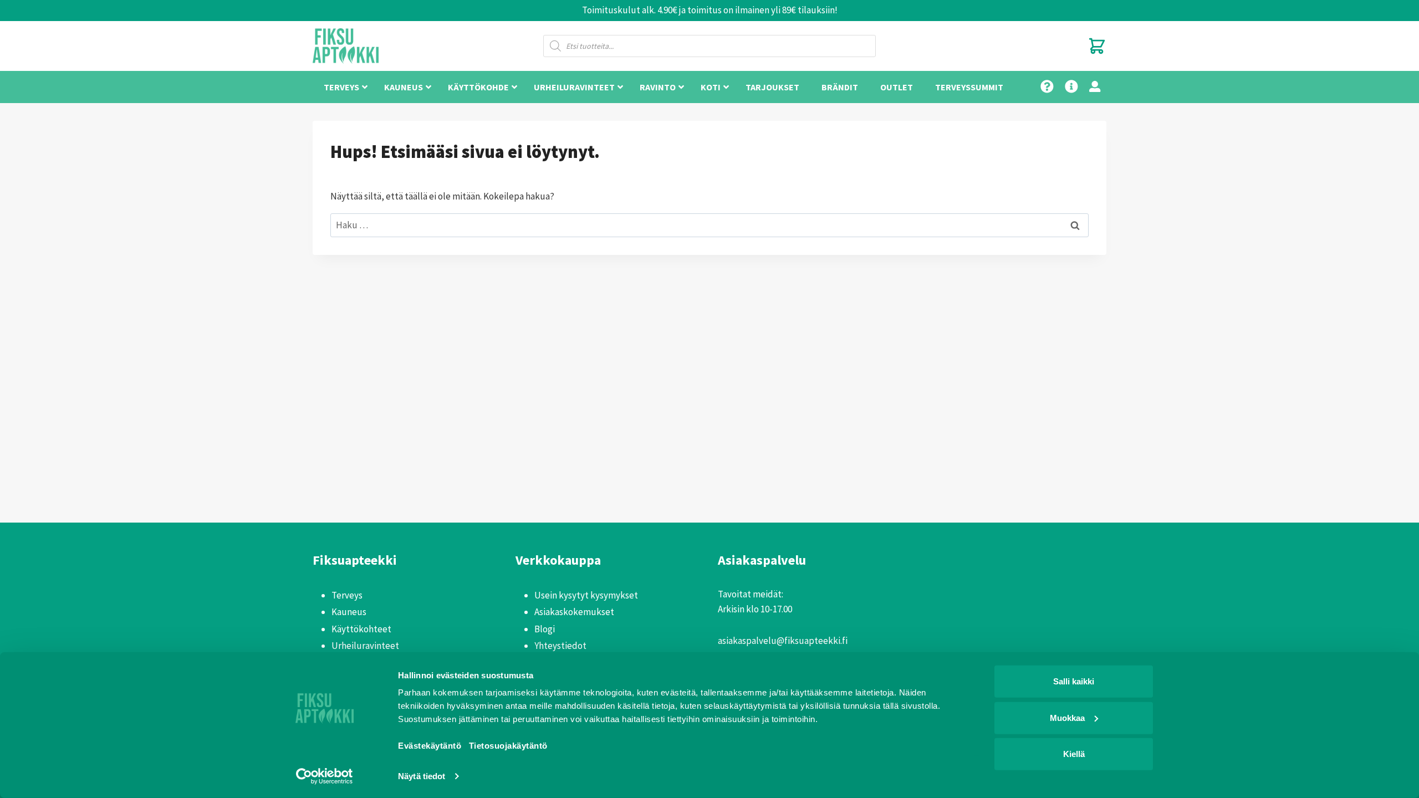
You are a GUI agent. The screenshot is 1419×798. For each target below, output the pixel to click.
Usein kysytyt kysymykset (586, 595)
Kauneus (348, 612)
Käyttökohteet (361, 629)
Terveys (347, 595)
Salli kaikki (1073, 681)
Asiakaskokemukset (574, 612)
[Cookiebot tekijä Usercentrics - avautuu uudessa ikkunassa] (324, 776)
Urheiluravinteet (365, 646)
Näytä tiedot (421, 776)
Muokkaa (1067, 717)
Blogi (544, 629)
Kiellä (1074, 754)
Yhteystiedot (560, 646)
